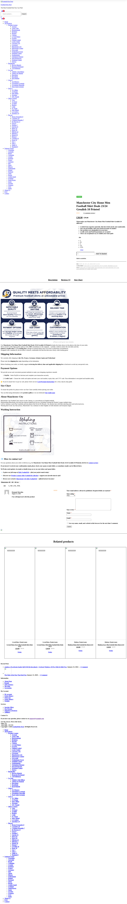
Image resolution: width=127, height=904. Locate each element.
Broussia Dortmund (17, 67)
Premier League (12, 25)
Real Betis (15, 77)
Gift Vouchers (8, 684)
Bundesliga (11, 63)
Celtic (13, 107)
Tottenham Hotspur (17, 57)
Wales (10, 188)
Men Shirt (94, 269)
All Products (8, 23)
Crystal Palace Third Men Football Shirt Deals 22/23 (50, 645)
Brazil (10, 153)
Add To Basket (101, 254)
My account (8, 694)
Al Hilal (14, 103)
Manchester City (17, 47)
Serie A (10, 88)
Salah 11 (14, 145)
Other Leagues (12, 98)
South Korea (12, 180)
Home (6, 22)
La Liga (10, 70)
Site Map (7, 686)
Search (24, 14)
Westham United (17, 60)
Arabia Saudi (12, 177)
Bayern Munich (16, 65)
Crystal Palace (16, 37)
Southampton (16, 55)
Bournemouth (16, 30)
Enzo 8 (14, 123)
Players (10, 115)
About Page (8, 681)
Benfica (14, 105)
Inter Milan (15, 93)
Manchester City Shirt (83, 269)
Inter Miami (15, 110)
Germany (11, 162)
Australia (10, 152)
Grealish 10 (15, 138)
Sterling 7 (15, 125)
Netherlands (11, 168)
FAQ (5, 192)
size (80, 237)
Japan (10, 165)
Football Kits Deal (6, 4)
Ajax (13, 100)
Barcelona (15, 75)
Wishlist (6, 701)
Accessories (8, 688)
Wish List (7, 697)
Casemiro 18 (15, 118)
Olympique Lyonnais (18, 83)
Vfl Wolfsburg (16, 68)
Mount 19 (15, 135)
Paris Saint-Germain (18, 87)
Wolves (14, 62)
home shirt (90, 267)
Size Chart (78, 280)
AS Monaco (15, 82)
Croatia (10, 157)
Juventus (14, 95)
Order (20, 652)
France (10, 160)
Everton (14, 38)
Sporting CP (15, 113)
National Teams (9, 148)
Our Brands (8, 709)
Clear (81, 250)
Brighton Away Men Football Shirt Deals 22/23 (111, 645)
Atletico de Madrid (17, 73)
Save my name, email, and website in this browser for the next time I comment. (93, 523)
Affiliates (7, 712)
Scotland (10, 178)
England (10, 158)
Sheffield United (17, 53)
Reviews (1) (65, 280)
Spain (10, 182)
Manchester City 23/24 (112, 267)
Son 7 (13, 142)
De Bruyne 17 (16, 122)
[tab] (52, 280)
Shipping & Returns (10, 710)
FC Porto (14, 108)
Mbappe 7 (15, 133)
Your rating (71, 494)
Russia (10, 175)
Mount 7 (14, 137)
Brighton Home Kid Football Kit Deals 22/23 (80, 645)
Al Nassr (14, 102)
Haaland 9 (15, 147)
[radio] (81, 240)
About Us (7, 190)
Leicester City (16, 43)
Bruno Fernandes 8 (17, 117)
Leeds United (16, 42)
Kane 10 (14, 140)
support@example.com (36, 718)
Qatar (9, 173)
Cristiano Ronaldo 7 (18, 120)
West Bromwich (16, 58)
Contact (6, 193)
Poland (10, 170)
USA (9, 187)
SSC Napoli (15, 97)
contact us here (93, 463)
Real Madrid (15, 78)
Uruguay (10, 185)
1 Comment (84, 667)
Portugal (10, 172)
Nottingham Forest (17, 52)
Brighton (14, 32)
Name (69, 513)
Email (69, 518)
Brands (6, 683)
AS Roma (15, 92)
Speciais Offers (9, 707)
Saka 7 (14, 143)
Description (52, 280)
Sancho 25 (15, 127)
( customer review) (89, 213)
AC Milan (15, 90)
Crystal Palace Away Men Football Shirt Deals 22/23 (20, 645)
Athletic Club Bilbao (18, 72)
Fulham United (16, 40)
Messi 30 (14, 130)
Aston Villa (15, 28)
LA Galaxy (15, 112)
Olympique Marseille (18, 85)
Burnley (14, 33)
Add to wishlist (81, 258)
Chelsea (14, 35)
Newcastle (15, 50)
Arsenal (14, 27)
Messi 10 (14, 128)
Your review (71, 510)
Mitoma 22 (15, 132)
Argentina (11, 150)
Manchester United (17, 48)
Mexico (10, 167)
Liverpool (15, 45)
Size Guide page (50, 393)
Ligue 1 (10, 80)
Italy (9, 163)
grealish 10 (83, 267)
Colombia (11, 155)
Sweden (10, 183)
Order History (8, 696)
